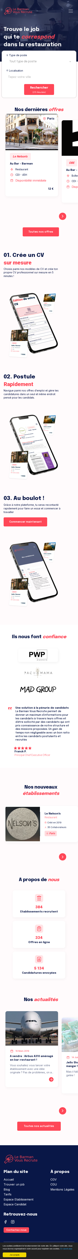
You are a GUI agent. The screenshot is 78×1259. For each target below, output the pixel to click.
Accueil (9, 1179)
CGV (53, 1179)
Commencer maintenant (25, 522)
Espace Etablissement (18, 1199)
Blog (7, 1189)
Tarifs (7, 1194)
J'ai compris (14, 1254)
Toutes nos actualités (39, 1126)
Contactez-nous (16, 1230)
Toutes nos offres (40, 232)
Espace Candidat (15, 1204)
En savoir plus (66, 1248)
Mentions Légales (62, 1189)
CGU (53, 1184)
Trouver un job (14, 1184)
